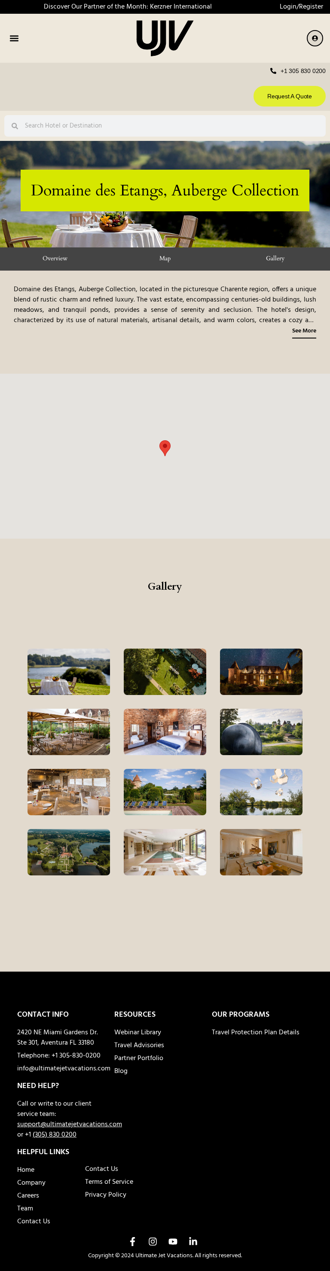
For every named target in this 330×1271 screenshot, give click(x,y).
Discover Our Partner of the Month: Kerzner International (128, 6)
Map (165, 258)
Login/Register (301, 6)
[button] (14, 38)
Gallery (275, 258)
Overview (55, 258)
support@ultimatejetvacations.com (69, 1124)
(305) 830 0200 (54, 1134)
